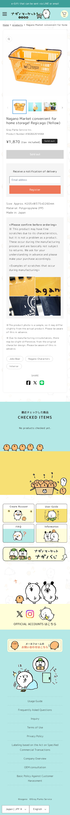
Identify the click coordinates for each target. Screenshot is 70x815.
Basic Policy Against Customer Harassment (35, 778)
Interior (14, 366)
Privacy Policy (35, 736)
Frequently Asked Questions (35, 710)
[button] (5, 14)
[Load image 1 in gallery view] (19, 107)
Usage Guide (35, 701)
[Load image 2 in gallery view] (35, 107)
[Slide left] (8, 108)
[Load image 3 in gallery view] (50, 107)
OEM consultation (35, 767)
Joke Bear (15, 358)
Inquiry (35, 718)
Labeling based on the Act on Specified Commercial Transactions (35, 747)
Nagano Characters (39, 358)
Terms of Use (35, 727)
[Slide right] (62, 108)
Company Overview (35, 758)
